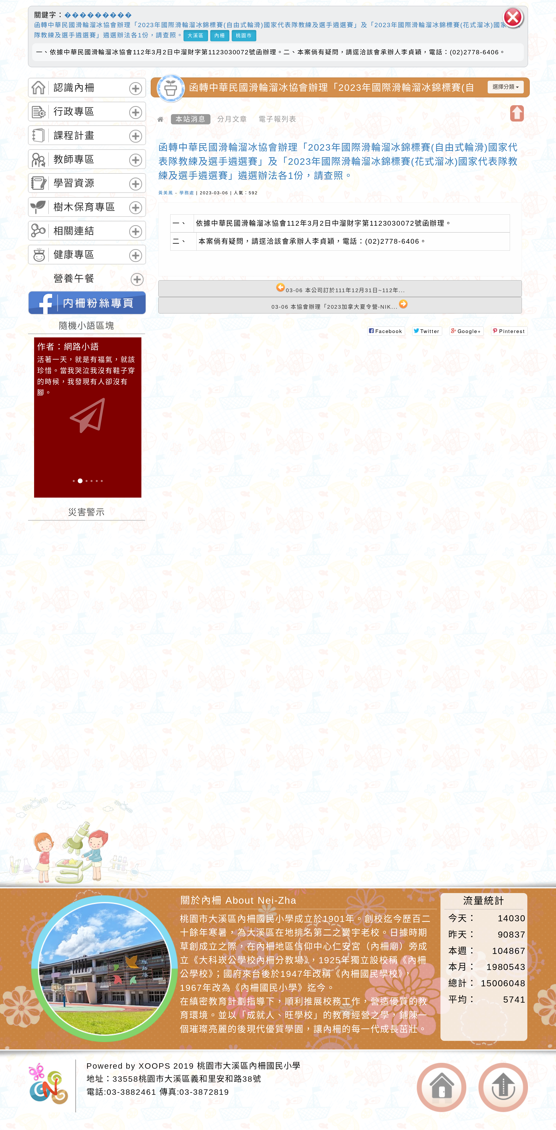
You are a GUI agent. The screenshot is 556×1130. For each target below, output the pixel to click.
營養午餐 (74, 279)
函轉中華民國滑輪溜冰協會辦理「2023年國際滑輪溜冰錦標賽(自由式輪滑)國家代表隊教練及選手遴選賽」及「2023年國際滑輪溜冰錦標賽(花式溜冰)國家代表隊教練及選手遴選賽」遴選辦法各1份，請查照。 (338, 161)
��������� (98, 15)
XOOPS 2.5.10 (191, 826)
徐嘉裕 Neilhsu (216, 851)
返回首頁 (441, 1087)
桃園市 (244, 35)
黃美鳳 (165, 192)
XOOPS (154, 1065)
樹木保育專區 (84, 207)
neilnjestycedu (183, 802)
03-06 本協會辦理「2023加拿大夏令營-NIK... (334, 307)
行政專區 (74, 112)
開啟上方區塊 (517, 113)
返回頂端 (503, 1087)
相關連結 (74, 231)
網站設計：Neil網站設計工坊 (64, 828)
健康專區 (74, 255)
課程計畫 (74, 136)
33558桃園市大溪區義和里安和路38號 (187, 1078)
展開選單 (134, 118)
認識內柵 (74, 88)
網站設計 (154, 839)
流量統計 (484, 900)
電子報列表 (277, 119)
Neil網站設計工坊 (211, 839)
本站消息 (190, 119)
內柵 (219, 35)
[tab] (87, 87)
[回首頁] (160, 119)
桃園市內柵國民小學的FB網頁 (87, 302)
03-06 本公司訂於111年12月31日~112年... (345, 290)
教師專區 (74, 160)
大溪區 (196, 35)
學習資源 (74, 183)
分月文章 (232, 119)
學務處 (186, 192)
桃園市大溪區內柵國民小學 (249, 1065)
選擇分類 (504, 87)
